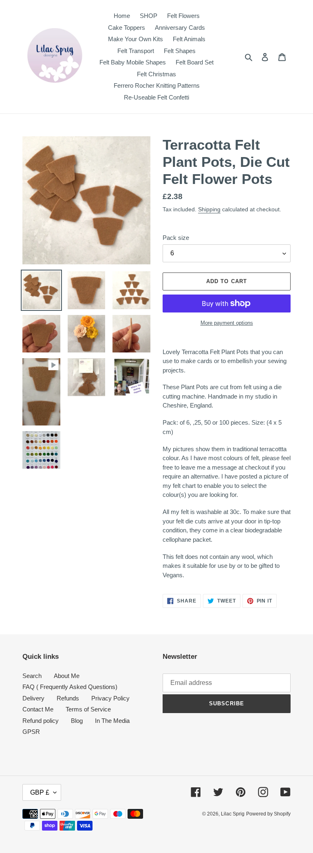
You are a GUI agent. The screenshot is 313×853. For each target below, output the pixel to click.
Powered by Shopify (268, 814)
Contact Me (37, 709)
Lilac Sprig (233, 814)
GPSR (31, 731)
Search (32, 675)
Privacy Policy (110, 698)
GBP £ (39, 792)
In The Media (112, 720)
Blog (77, 720)
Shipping (209, 209)
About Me (66, 675)
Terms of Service (88, 709)
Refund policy (40, 720)
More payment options (227, 323)
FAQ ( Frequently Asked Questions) (69, 686)
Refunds (68, 698)
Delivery (33, 698)
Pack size (176, 237)
